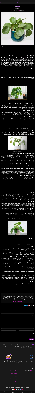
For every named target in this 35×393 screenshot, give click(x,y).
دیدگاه (33, 319)
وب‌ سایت (33, 333)
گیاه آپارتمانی (24, 57)
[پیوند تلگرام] (25, 305)
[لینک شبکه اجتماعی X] (31, 305)
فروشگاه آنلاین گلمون (9, 287)
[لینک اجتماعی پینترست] (29, 305)
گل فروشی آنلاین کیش (13, 379)
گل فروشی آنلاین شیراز (13, 376)
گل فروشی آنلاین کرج (14, 373)
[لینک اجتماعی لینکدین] (27, 305)
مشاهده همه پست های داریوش (17, 301)
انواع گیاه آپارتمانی (17, 6)
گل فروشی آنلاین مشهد (13, 371)
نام (33, 329)
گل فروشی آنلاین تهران (13, 370)
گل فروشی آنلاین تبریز (13, 378)
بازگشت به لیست (17, 311)
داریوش (19, 10)
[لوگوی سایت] (17, 2)
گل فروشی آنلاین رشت (13, 381)
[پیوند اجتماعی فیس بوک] (33, 305)
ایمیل (16, 329)
